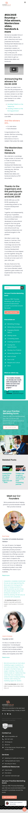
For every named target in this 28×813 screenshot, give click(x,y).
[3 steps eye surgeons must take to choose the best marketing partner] (21, 466)
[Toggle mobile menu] (25, 2)
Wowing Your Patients (14, 350)
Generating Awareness (14, 327)
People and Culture (13, 363)
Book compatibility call (11, 736)
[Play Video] (14, 69)
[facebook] (2, 713)
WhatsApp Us (8, 742)
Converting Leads (13, 338)
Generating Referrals (14, 353)
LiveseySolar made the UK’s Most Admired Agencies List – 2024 (7, 477)
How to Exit (10, 359)
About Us (7, 745)
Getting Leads (11, 335)
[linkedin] (10, 713)
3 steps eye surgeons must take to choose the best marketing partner (20, 478)
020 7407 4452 (9, 739)
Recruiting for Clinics (10, 764)
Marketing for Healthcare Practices (14, 758)
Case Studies (8, 770)
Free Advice (8, 773)
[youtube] (7, 713)
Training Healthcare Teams (12, 761)
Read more (5, 575)
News (9, 366)
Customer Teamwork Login (12, 776)
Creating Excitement (13, 342)
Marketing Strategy (13, 324)
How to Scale (11, 356)
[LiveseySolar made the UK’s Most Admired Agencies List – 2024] (7, 466)
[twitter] (5, 713)
